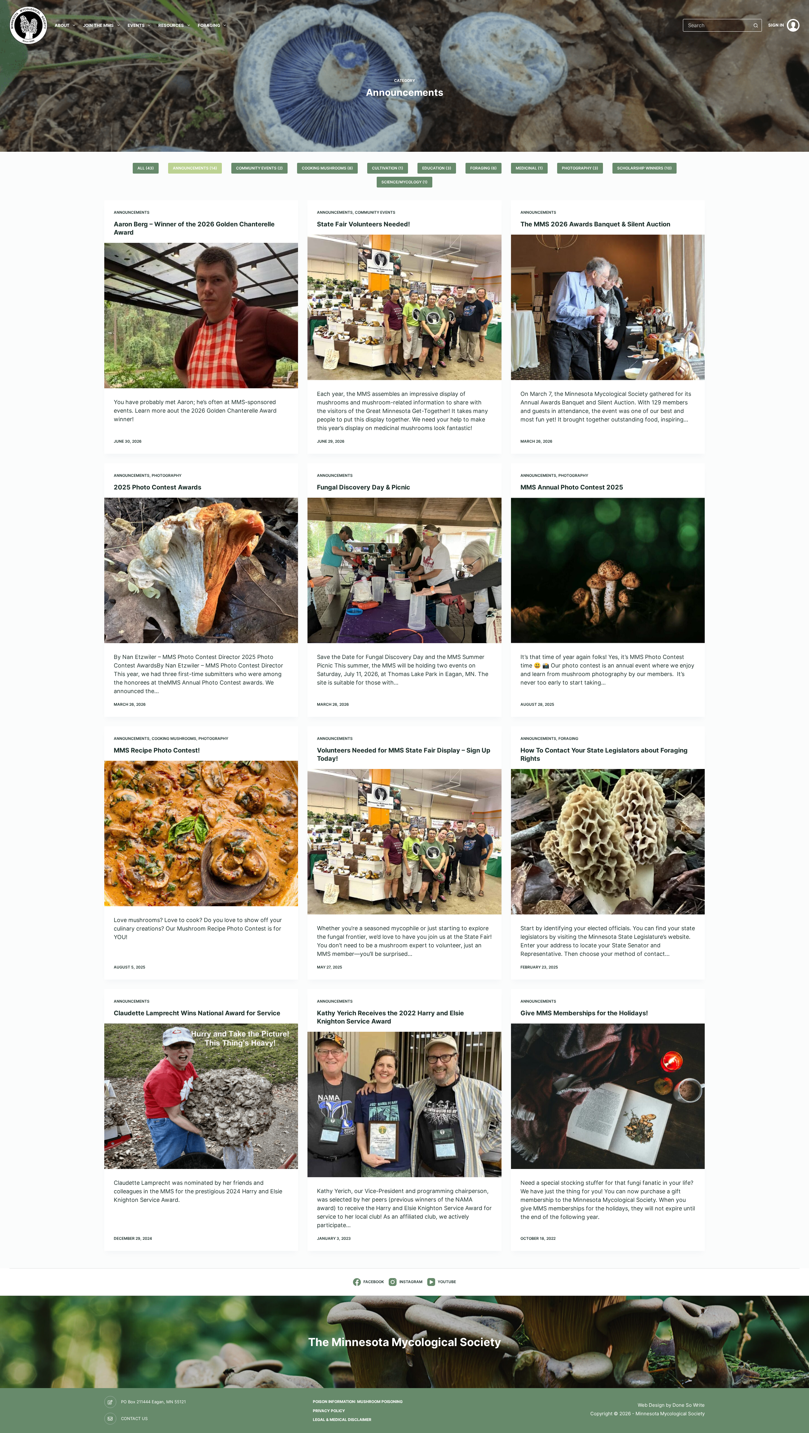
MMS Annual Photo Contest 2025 (571, 487)
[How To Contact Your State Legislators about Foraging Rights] (608, 841)
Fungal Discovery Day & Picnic (363, 487)
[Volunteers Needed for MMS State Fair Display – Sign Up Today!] (404, 841)
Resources (171, 25)
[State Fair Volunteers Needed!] (404, 307)
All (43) (145, 168)
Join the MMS (98, 25)
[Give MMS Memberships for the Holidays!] (608, 1096)
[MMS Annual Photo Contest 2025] (608, 570)
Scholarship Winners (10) (644, 168)
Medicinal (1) (529, 168)
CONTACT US (134, 1418)
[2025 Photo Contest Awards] (201, 570)
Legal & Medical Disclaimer (342, 1419)
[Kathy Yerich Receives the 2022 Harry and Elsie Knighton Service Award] (404, 1104)
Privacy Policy (329, 1410)
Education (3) (436, 168)
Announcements (131, 212)
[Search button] (756, 25)
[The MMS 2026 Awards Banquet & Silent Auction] (608, 307)
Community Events (375, 212)
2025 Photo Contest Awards (157, 487)
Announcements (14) (195, 168)
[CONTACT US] (110, 1419)
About (62, 25)
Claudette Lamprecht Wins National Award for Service (197, 1013)
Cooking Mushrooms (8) (327, 168)
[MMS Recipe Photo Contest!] (201, 833)
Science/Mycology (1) (404, 182)
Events (136, 25)
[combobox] (716, 25)
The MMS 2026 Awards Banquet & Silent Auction (595, 224)
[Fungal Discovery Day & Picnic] (404, 570)
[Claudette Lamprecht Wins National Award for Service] (201, 1096)
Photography (166, 475)
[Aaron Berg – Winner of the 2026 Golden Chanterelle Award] (201, 315)
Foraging (209, 25)
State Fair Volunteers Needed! (363, 224)
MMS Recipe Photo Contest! (157, 750)
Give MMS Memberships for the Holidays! (584, 1013)
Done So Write (688, 1405)
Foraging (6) (483, 168)
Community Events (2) (259, 168)
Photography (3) (580, 168)
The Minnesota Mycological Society (404, 1342)
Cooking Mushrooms (174, 738)
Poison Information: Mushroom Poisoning (358, 1401)
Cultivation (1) (387, 168)
